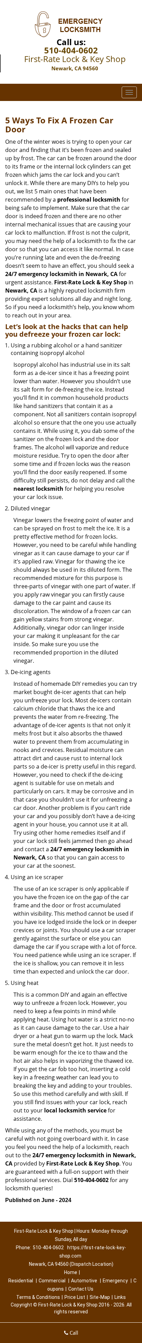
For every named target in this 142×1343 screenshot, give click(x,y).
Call (73, 1332)
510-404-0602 (71, 50)
